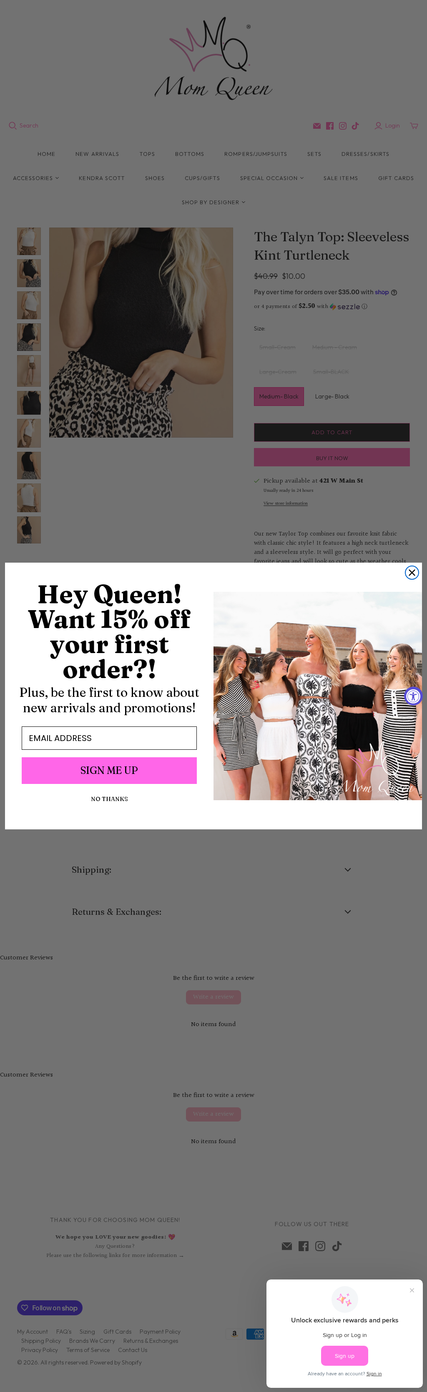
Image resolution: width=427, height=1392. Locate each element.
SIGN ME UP (109, 770)
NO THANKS (109, 799)
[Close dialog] (412, 572)
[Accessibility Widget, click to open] (413, 696)
